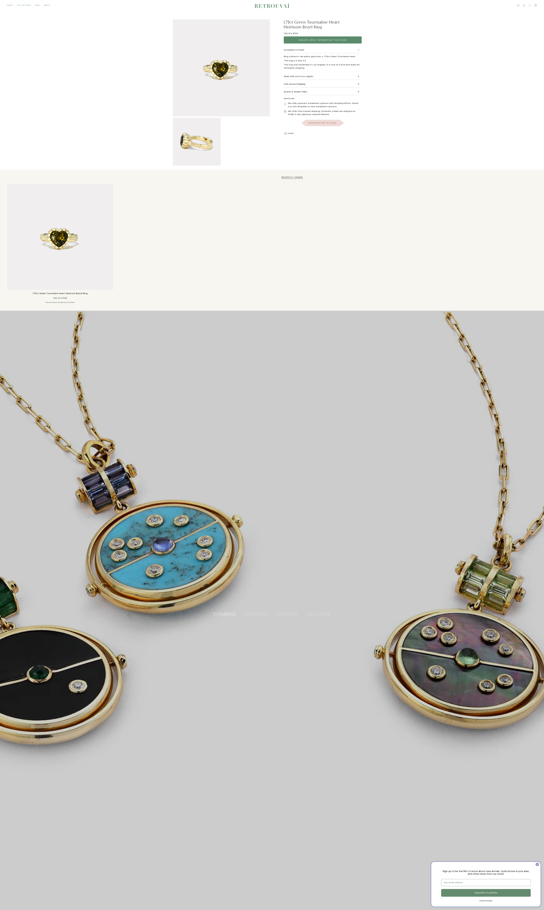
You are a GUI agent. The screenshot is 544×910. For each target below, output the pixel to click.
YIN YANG (256, 614)
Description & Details (294, 50)
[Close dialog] (537, 864)
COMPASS (224, 614)
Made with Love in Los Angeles (298, 76)
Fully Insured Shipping (295, 84)
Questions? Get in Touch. (322, 123)
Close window (485, 901)
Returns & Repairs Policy (295, 92)
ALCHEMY (319, 614)
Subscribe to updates (486, 893)
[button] (10, 5)
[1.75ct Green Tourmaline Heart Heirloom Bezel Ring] (60, 237)
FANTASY (287, 614)
